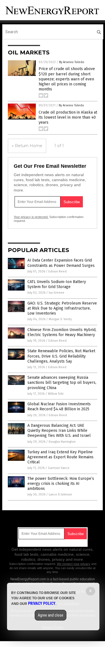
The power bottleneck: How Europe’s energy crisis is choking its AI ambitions (60, 483)
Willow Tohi (56, 394)
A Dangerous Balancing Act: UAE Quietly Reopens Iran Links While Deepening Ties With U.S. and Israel (59, 430)
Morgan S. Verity (60, 319)
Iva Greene (56, 292)
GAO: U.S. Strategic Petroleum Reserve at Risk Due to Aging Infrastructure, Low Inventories (62, 308)
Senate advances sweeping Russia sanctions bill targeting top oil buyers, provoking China (61, 382)
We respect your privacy (73, 563)
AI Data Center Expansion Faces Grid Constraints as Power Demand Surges (61, 263)
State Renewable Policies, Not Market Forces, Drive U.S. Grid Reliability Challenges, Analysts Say (61, 356)
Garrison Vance (58, 468)
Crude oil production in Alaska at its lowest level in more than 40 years (68, 117)
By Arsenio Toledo (71, 62)
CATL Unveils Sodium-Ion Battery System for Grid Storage (56, 284)
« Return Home (27, 145)
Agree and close (50, 615)
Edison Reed (57, 271)
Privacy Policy (41, 603)
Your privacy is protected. (31, 217)
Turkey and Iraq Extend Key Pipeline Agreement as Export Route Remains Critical (60, 457)
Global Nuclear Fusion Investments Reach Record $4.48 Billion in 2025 (59, 406)
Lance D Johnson (60, 494)
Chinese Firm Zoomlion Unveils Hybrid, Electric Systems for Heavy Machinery (61, 332)
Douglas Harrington (62, 442)
